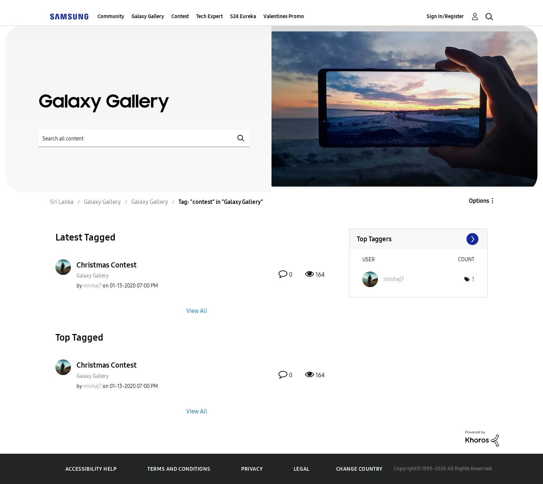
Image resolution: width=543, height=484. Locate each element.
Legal (302, 469)
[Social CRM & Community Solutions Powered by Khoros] (482, 438)
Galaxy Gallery (148, 16)
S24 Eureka (243, 16)
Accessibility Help (91, 469)
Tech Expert (209, 16)
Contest (180, 16)
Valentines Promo (283, 16)
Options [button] (479, 200)
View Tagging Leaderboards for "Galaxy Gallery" (418, 239)
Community (111, 16)
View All (196, 310)
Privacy (252, 469)
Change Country (359, 469)
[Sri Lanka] (69, 16)
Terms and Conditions (178, 469)
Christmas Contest (106, 264)
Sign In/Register (445, 16)
